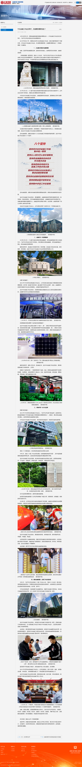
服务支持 (54, 2)
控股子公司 (3, 754)
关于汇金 (3, 746)
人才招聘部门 (34, 754)
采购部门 (33, 752)
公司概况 (2, 748)
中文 (77, 2)
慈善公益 (23, 750)
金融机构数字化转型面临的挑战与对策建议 (52, 737)
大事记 (2, 752)
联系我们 (33, 746)
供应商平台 (65, 2)
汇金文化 (23, 748)
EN (80, 2)
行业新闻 (4, 29)
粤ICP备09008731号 (4, 765)
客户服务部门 (34, 750)
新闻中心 (56, 22)
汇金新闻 (4, 27)
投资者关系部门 (34, 756)
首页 (53, 22)
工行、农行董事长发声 (25, 737)
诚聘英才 (71, 2)
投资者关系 (59, 2)
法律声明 (76, 762)
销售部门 (33, 748)
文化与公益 (23, 746)
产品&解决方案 (48, 2)
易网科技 (79, 763)
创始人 (2, 750)
